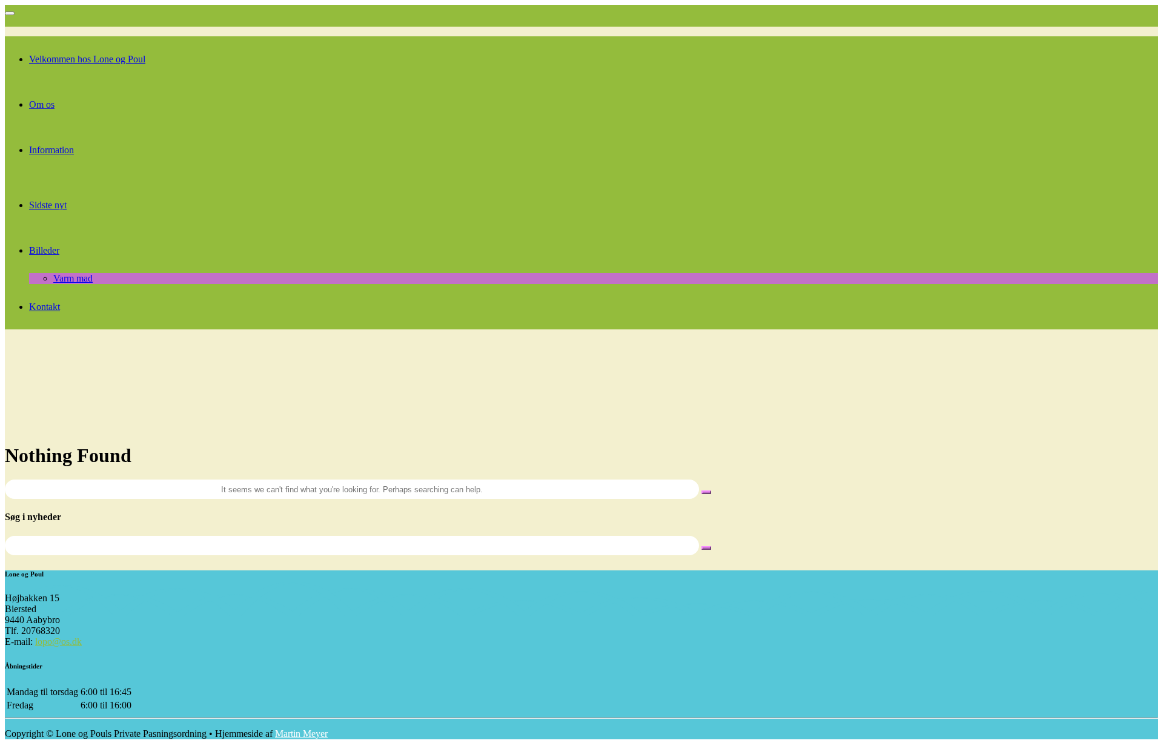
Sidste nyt (48, 205)
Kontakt (44, 307)
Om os (42, 104)
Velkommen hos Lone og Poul (87, 59)
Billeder (44, 250)
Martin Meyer (301, 733)
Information (51, 150)
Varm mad (73, 278)
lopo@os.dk (58, 641)
